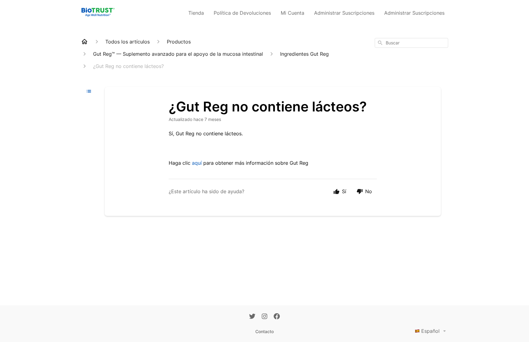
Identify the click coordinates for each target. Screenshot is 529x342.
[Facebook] (276, 317)
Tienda (196, 13)
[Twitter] (252, 317)
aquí (197, 163)
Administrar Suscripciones (344, 13)
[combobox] (411, 43)
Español (430, 331)
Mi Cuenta (292, 13)
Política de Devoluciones (242, 13)
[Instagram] (264, 317)
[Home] (84, 41)
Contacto (264, 331)
